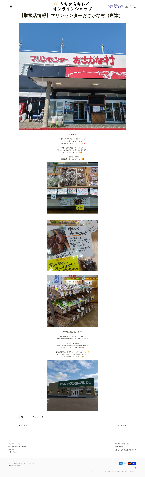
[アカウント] (126, 6)
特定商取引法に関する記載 (17, 446)
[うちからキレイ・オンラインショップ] (72, 6)
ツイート (26, 417)
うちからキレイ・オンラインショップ (24, 463)
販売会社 (11, 449)
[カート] (135, 6)
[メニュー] (10, 6)
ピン (45, 417)
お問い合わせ (12, 452)
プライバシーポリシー (15, 444)
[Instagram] (136, 468)
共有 (36, 417)
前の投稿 (24, 425)
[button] (131, 6)
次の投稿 (121, 425)
